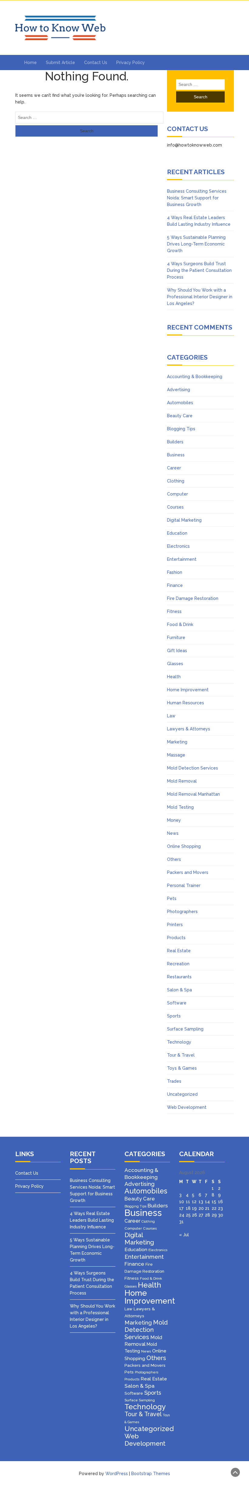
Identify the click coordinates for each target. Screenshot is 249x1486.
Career (174, 467)
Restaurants (179, 976)
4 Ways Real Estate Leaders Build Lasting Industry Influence (92, 1220)
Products (176, 937)
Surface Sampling (185, 1029)
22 (214, 1208)
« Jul (184, 1234)
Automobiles (180, 402)
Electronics (178, 546)
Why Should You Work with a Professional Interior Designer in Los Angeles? (199, 297)
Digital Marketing (184, 520)
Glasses (175, 663)
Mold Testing (180, 807)
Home (30, 62)
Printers (175, 924)
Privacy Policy (130, 62)
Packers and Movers (187, 872)
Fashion (174, 572)
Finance (175, 585)
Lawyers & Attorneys (188, 728)
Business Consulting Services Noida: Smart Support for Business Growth (197, 198)
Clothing (175, 481)
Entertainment (181, 559)
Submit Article (60, 62)
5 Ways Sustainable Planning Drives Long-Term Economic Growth (196, 244)
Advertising (178, 389)
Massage (176, 755)
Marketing (177, 742)
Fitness (174, 611)
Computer (177, 494)
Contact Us (95, 62)
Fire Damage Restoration (192, 598)
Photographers (182, 911)
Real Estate (179, 950)
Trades (174, 1081)
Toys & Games (182, 1068)
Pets (171, 898)
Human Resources (185, 702)
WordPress (116, 1473)
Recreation (178, 963)
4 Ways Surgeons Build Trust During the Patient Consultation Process (199, 270)
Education (177, 533)
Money (174, 820)
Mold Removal (182, 781)
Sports (174, 1016)
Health (174, 676)
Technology (179, 1042)
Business (176, 454)
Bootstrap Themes (150, 1473)
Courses (175, 507)
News (173, 833)
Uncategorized (182, 1094)
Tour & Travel (181, 1055)
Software (176, 1002)
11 (188, 1201)
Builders (175, 441)
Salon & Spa (179, 989)
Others (174, 859)
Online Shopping (184, 846)
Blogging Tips (181, 428)
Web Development (186, 1107)
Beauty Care (180, 415)
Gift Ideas (177, 650)
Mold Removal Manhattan (193, 794)
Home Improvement (188, 689)
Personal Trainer (183, 885)
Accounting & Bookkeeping (194, 376)
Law (171, 715)
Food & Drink (180, 624)
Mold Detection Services (192, 768)
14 (207, 1201)
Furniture (176, 637)
